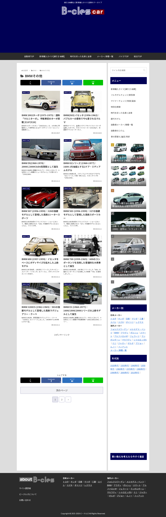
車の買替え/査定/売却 (120, 136)
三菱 (141, 318)
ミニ (114, 343)
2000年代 (125, 372)
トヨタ (113, 318)
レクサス (139, 322)
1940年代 (135, 365)
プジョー (139, 343)
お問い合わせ (25, 500)
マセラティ (127, 339)
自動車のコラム (117, 130)
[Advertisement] (83, 34)
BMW (116, 332)
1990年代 (114, 372)
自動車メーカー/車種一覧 (122, 124)
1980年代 (141, 369)
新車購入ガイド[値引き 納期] (123, 89)
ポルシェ (134, 332)
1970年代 (130, 369)
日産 (128, 318)
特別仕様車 (116, 106)
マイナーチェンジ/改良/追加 (123, 100)
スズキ (121, 322)
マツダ (135, 318)
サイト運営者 (25, 488)
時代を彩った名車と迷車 (121, 112)
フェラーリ (135, 336)
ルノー (113, 346)
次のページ (62, 390)
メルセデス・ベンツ (135, 481)
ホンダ (121, 318)
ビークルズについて (28, 494)
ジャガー (122, 343)
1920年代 (114, 365)
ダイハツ (130, 322)
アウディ (124, 332)
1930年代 (125, 365)
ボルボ (131, 343)
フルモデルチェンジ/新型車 (123, 94)
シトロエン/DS (140, 339)
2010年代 (135, 372)
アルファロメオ (121, 336)
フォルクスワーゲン (119, 329)
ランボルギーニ (137, 488)
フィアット (123, 346)
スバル (113, 322)
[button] (144, 70)
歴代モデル (116, 118)
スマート (137, 485)
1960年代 (120, 369)
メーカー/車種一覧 (118, 350)
